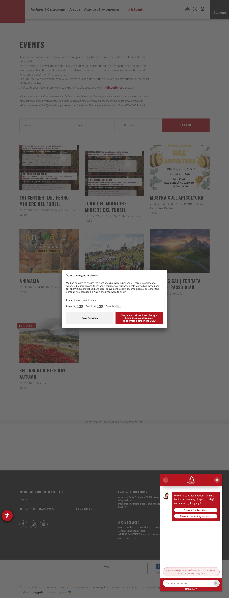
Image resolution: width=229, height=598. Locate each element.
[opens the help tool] (7, 515)
